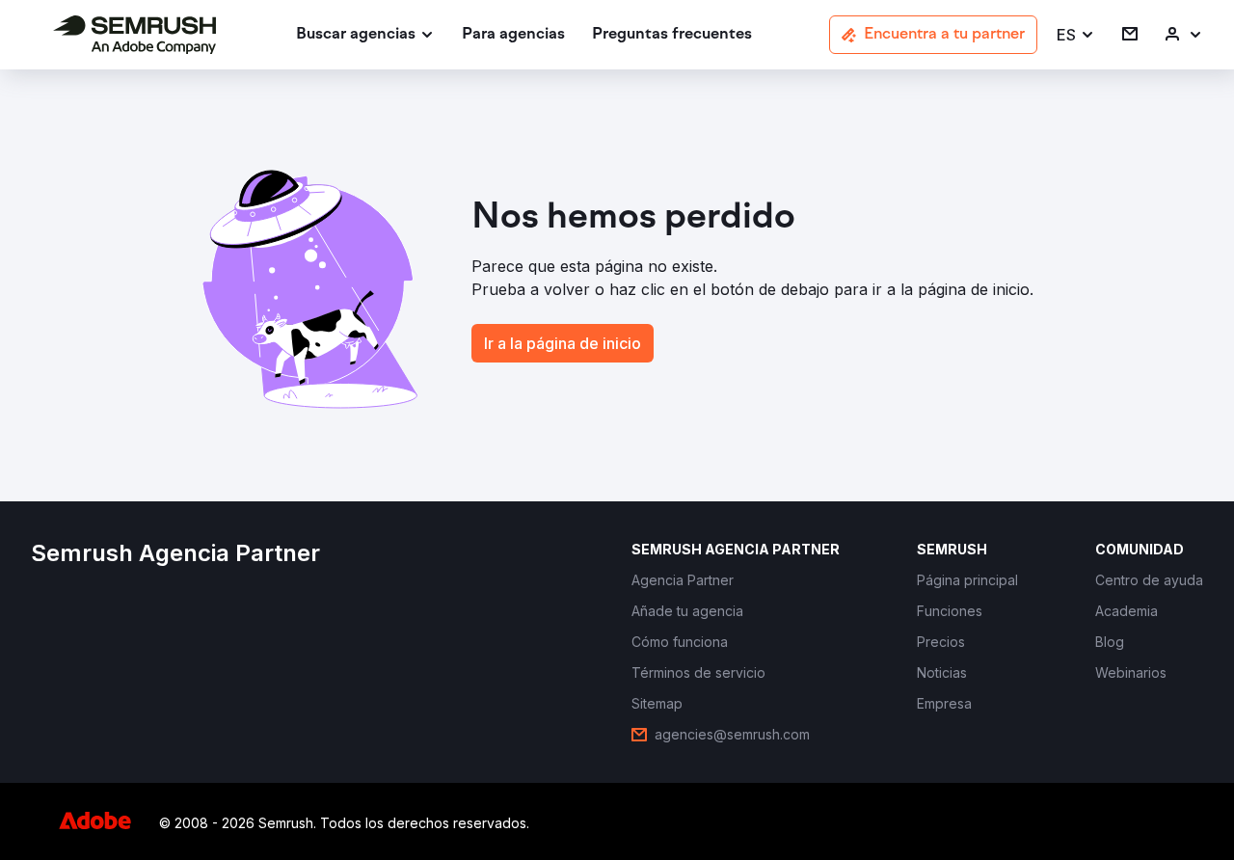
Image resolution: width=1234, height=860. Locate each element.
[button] (1076, 35)
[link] (513, 35)
